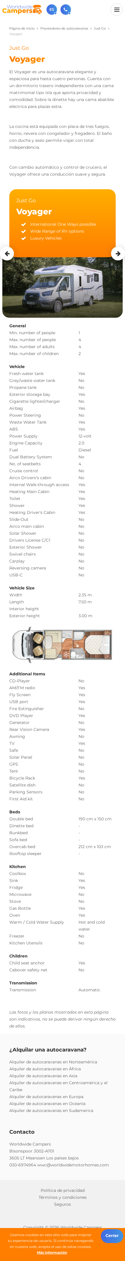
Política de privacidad (63, 1190)
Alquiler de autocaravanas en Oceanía (47, 1103)
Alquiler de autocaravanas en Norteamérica (53, 1062)
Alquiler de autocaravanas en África (45, 1068)
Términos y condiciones (63, 1197)
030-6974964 (22, 1165)
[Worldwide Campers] (22, 9)
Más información (52, 1252)
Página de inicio (22, 28)
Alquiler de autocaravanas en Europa (46, 1096)
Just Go (100, 28)
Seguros (62, 1204)
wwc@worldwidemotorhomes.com (73, 1165)
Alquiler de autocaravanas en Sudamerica (51, 1110)
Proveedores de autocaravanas (64, 28)
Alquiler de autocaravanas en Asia (43, 1075)
